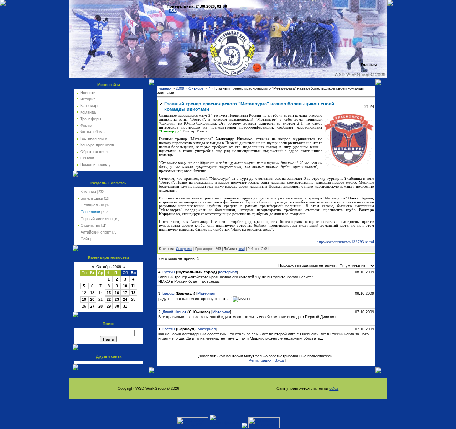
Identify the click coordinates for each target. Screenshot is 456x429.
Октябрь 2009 (108, 267)
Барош (168, 293)
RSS (173, 11)
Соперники (90, 212)
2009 (180, 88)
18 (133, 293)
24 (125, 299)
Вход (279, 360)
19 (84, 299)
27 (92, 306)
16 (117, 293)
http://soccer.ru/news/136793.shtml (345, 242)
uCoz (333, 388)
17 (125, 293)
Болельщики (92, 198)
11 (133, 286)
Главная (164, 88)
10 (125, 286)
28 (100, 306)
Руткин (168, 272)
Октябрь (196, 88)
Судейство (90, 225)
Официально (92, 205)
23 (117, 299)
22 (109, 299)
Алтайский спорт (96, 232)
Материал (228, 272)
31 (125, 306)
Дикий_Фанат (174, 312)
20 (92, 299)
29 (109, 306)
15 (109, 293)
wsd (242, 249)
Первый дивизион (97, 218)
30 (117, 306)
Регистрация (260, 360)
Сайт (85, 239)
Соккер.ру (170, 131)
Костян (168, 329)
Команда (88, 191)
